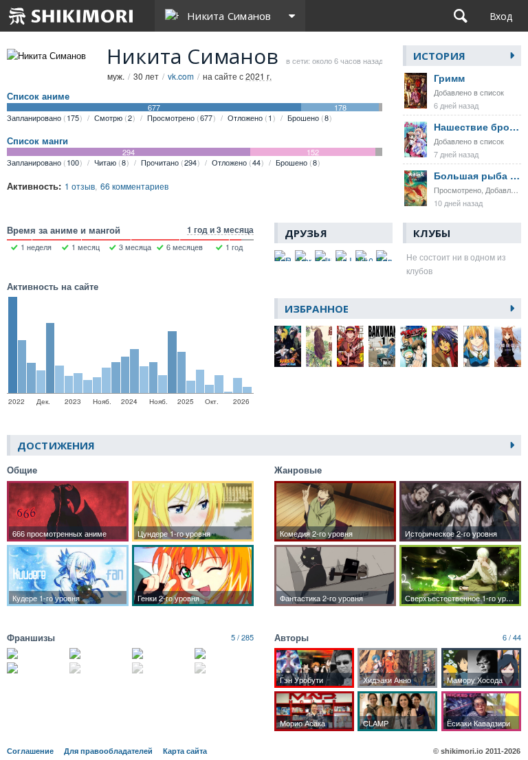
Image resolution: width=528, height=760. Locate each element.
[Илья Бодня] (384, 255)
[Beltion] (323, 255)
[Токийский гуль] (36, 653)
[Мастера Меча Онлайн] (99, 653)
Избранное (317, 308)
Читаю (110, 162)
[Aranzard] (303, 255)
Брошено (308, 117)
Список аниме (38, 96)
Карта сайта (185, 751)
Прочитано (169, 162)
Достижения (56, 445)
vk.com (181, 76)
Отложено (250, 117)
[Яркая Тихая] (36, 667)
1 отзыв (80, 186)
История (439, 56)
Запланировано (43, 117)
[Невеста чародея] (224, 653)
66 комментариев (134, 186)
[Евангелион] (161, 653)
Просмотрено (179, 117)
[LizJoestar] (344, 255)
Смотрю (113, 117)
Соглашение (30, 751)
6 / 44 (512, 637)
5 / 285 (242, 637)
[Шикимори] (72, 16)
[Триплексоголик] (99, 667)
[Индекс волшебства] (161, 667)
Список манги (37, 141)
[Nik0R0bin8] (363, 255)
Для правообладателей (108, 751)
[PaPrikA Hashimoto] (282, 255)
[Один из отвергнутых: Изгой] (224, 667)
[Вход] (500, 16)
